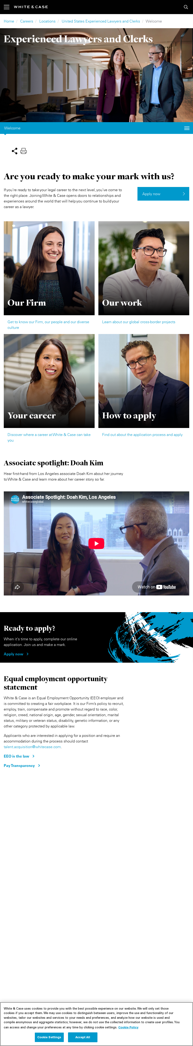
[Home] (31, 7)
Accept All (82, 1037)
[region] (96, 1024)
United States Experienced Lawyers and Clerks (101, 21)
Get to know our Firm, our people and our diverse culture (48, 324)
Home (9, 21)
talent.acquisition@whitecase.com (32, 746)
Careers (26, 21)
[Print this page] (23, 150)
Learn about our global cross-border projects (138, 321)
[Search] (186, 7)
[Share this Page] (14, 150)
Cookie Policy (128, 1027)
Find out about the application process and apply (142, 434)
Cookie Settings (49, 1037)
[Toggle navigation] (9, 7)
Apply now (151, 193)
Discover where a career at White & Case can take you (49, 437)
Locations (47, 21)
